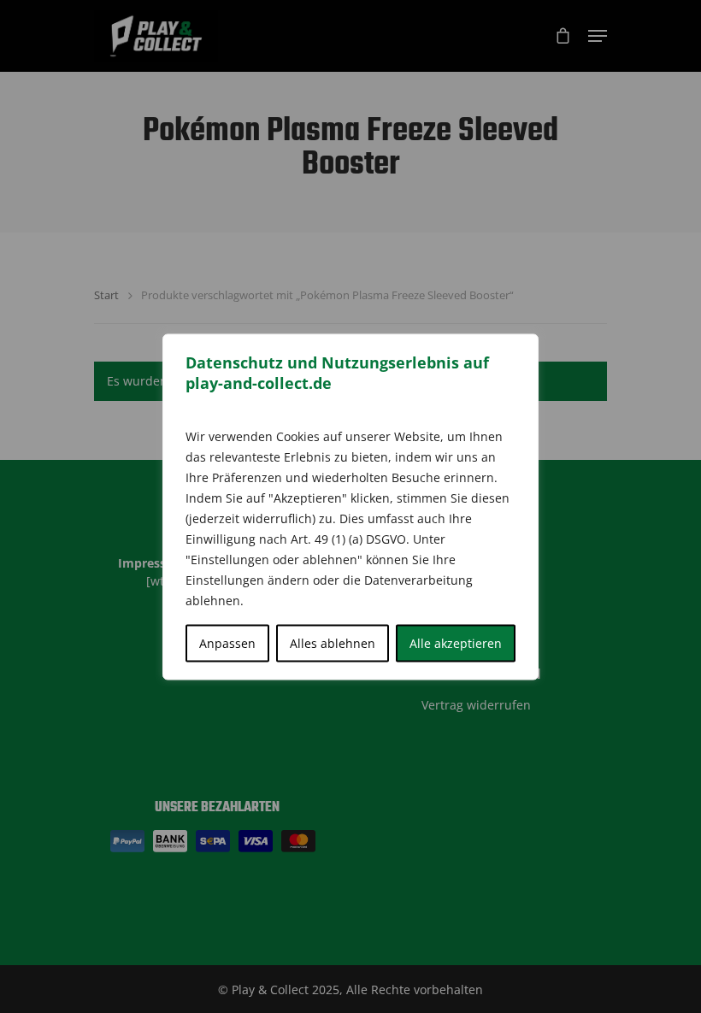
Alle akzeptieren (455, 642)
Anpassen (227, 642)
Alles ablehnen (332, 642)
